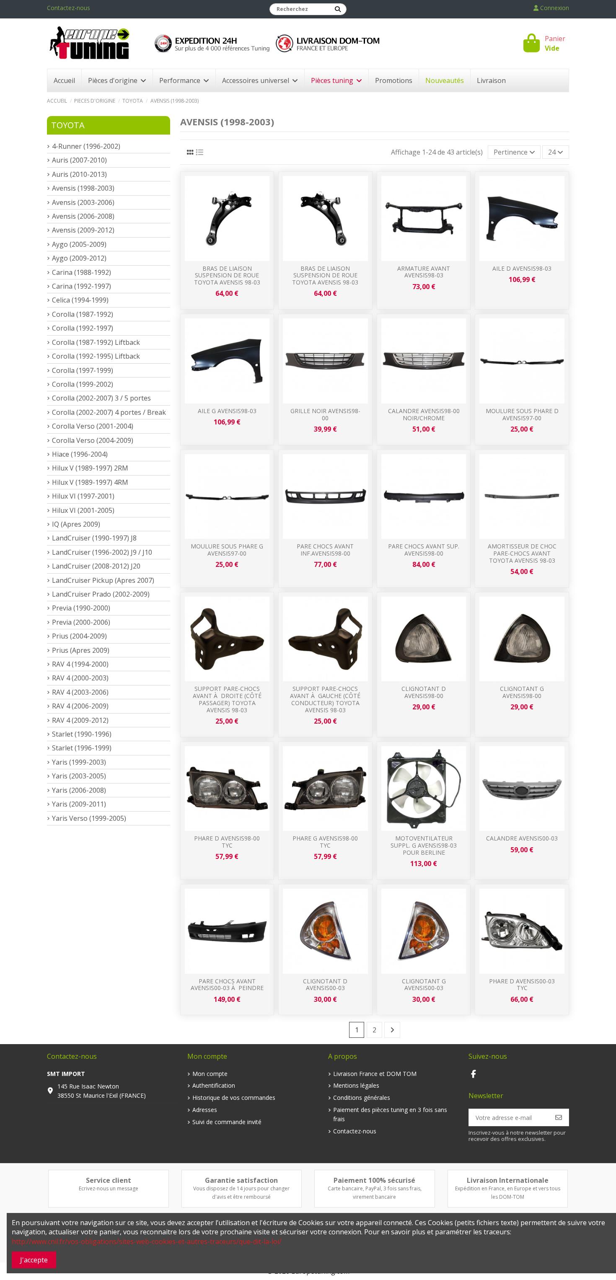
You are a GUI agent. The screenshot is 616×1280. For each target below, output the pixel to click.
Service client (108, 1180)
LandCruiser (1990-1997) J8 (94, 538)
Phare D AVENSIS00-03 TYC (522, 984)
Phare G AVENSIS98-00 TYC (325, 841)
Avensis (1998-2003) (83, 188)
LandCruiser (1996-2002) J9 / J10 (102, 552)
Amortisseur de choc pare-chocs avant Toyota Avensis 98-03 (522, 553)
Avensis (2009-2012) (83, 230)
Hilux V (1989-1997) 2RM (90, 468)
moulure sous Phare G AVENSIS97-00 (227, 549)
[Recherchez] (338, 9)
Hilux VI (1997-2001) (83, 496)
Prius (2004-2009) (79, 636)
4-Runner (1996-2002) (86, 146)
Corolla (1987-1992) (82, 314)
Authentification (213, 1085)
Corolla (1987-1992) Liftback (96, 342)
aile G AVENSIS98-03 (227, 411)
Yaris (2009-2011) (79, 804)
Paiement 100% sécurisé (374, 1180)
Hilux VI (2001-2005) (83, 510)
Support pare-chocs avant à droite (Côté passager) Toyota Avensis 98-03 (227, 699)
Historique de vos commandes (233, 1098)
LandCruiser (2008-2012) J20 (96, 566)
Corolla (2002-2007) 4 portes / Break (109, 412)
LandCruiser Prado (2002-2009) (101, 594)
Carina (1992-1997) (81, 286)
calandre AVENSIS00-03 (522, 838)
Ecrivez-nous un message (108, 1188)
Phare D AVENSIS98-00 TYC (227, 841)
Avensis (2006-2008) (83, 216)
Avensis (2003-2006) (83, 202)
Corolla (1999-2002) (82, 384)
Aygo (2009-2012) (79, 258)
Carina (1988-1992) (81, 272)
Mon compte (210, 1074)
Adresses (204, 1110)
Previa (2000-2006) (81, 622)
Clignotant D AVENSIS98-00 (423, 692)
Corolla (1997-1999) (82, 370)
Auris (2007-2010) (79, 160)
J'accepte (34, 1259)
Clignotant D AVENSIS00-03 (325, 984)
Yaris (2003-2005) (79, 776)
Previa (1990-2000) (81, 608)
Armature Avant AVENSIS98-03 (423, 271)
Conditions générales (361, 1098)
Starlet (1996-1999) (81, 747)
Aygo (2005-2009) (79, 244)
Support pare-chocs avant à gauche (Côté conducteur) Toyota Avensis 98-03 (325, 699)
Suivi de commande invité (226, 1122)
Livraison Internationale (508, 1180)
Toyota (68, 125)
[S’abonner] (559, 1117)
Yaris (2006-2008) (79, 790)
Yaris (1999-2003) (79, 762)
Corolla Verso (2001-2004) (92, 426)
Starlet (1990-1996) (81, 734)
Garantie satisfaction (241, 1180)
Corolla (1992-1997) (82, 328)
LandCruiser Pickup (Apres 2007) (103, 580)
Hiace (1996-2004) (80, 454)
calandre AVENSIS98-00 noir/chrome (424, 414)
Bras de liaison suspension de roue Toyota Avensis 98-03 (227, 275)
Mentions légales (356, 1085)
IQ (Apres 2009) (76, 524)
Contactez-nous (68, 8)
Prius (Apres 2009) (80, 650)
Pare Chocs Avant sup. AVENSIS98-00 (423, 549)
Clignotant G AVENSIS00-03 (424, 984)
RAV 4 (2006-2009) (80, 706)
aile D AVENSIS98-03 (521, 268)
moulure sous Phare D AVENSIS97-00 (522, 414)
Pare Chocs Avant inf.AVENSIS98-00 (325, 549)
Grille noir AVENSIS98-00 (325, 414)
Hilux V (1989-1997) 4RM (90, 482)
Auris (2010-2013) (79, 174)
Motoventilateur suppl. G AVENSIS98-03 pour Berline (424, 845)
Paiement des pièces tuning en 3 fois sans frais (390, 1114)
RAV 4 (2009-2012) (80, 720)
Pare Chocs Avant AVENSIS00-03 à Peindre (227, 984)
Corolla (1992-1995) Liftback (96, 356)
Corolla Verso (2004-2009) (92, 440)
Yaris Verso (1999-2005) (89, 818)
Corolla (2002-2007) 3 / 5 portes (101, 398)
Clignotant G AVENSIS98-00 (522, 692)
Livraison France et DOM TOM (375, 1074)
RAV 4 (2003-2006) (80, 692)
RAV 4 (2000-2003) (80, 678)
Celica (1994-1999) (80, 300)
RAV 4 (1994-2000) (80, 664)
